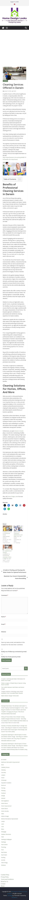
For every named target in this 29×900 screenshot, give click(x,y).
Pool (2, 849)
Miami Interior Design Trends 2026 (10, 695)
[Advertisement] (14, 45)
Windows (3, 865)
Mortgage (3, 831)
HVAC (2, 813)
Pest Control (4, 844)
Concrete (3, 772)
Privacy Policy (5, 877)
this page (18, 254)
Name (3, 617)
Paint (2, 837)
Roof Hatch (4, 855)
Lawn (2, 824)
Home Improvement (6, 806)
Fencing (3, 788)
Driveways (3, 780)
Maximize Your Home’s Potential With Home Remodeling (15, 577)
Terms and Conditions (7, 879)
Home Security (5, 811)
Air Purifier (3, 759)
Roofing (3, 857)
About (2, 886)
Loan (2, 826)
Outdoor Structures (6, 834)
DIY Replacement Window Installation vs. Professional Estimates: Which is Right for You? (7, 554)
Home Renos (4, 808)
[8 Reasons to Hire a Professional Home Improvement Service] (7, 528)
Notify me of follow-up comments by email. (14, 651)
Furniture (3, 793)
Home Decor (4, 803)
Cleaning (5, 80)
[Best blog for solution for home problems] (3, 28)
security (3, 860)
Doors (2, 777)
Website (3, 632)
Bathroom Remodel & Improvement (10, 762)
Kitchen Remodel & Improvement (9, 819)
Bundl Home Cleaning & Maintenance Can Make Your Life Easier (18, 535)
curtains (3, 775)
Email (3, 624)
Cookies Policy (5, 875)
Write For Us (4, 881)
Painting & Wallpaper (6, 839)
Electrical (3, 785)
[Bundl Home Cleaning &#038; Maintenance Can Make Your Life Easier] (18, 528)
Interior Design (5, 816)
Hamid (14, 91)
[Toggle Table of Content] (18, 179)
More (2, 829)
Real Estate (4, 852)
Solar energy (4, 862)
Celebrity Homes (5, 767)
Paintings (3, 842)
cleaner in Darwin (19, 431)
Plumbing (3, 847)
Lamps (3, 821)
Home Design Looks (13, 496)
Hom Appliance (5, 801)
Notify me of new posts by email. (11, 657)
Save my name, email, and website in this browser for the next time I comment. (13, 644)
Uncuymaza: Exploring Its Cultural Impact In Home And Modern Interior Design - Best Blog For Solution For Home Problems (14, 736)
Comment (4, 595)
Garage (3, 795)
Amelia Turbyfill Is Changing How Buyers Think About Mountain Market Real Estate (13, 711)
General (3, 798)
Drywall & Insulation (6, 783)
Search (26, 668)
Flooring (3, 790)
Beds (2, 764)
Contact (3, 884)
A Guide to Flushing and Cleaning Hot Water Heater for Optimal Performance (14, 571)
